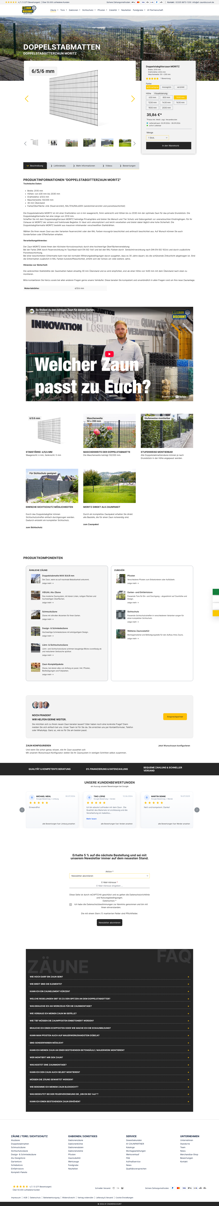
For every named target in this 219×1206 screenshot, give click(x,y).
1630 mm (180, 102)
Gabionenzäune (75, 1140)
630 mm (152, 97)
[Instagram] (200, 1197)
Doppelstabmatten (20, 1143)
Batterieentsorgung (51, 1197)
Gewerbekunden (134, 1140)
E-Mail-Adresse (109, 882)
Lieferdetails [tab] (59, 165)
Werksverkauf (132, 1154)
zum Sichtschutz (34, 527)
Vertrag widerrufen (85, 1197)
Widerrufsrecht (68, 1197)
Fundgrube (73, 1165)
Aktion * (109, 871)
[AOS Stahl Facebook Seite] (203, 1197)
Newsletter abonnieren (109, 922)
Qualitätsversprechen (136, 1168)
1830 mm (152, 107)
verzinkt (180, 87)
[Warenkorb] (193, 10)
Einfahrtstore (17, 1168)
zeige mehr (48, 583)
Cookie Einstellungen (124, 1197)
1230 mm (152, 102)
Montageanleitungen (136, 1151)
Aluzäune (15, 1140)
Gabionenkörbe (75, 1143)
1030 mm (180, 97)
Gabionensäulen (75, 1147)
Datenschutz (35, 1197)
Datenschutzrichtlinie (140, 894)
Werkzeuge (73, 1161)
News (128, 1165)
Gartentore (16, 1161)
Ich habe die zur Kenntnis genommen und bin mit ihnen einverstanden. (111, 906)
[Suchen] (187, 10)
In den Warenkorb (170, 145)
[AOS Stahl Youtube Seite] (207, 1197)
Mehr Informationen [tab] (85, 165)
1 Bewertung (166, 78)
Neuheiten (73, 1168)
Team (182, 1147)
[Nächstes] (133, 98)
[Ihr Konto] (182, 10)
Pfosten (72, 1154)
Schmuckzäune (18, 1147)
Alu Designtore (18, 1158)
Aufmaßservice (133, 1161)
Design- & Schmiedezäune (23, 1154)
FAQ (128, 1158)
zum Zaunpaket (91, 524)
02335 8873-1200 (183, 2)
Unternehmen (186, 1140)
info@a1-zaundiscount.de (203, 2)
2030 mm (166, 107)
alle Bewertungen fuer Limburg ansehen (58, 824)
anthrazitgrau (153, 87)
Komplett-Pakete (19, 1172)
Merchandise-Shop (189, 1154)
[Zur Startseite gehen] (29, 10)
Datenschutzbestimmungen (100, 904)
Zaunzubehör (74, 1158)
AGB (25, 1197)
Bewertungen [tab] (128, 165)
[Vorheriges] (26, 98)
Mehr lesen (91, 819)
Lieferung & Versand (104, 1197)
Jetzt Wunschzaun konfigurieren (174, 745)
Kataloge (130, 1147)
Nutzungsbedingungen (111, 897)
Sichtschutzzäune (19, 1151)
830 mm (166, 97)
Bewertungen (186, 1158)
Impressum (16, 1197)
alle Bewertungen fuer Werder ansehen (174, 824)
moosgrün (166, 87)
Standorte (185, 1143)
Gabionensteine (75, 1151)
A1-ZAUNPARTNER (135, 1143)
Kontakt (184, 1161)
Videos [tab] (108, 165)
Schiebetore (17, 1165)
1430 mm (166, 102)
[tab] (35, 165)
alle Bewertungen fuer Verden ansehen (117, 824)
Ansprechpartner (175, 716)
